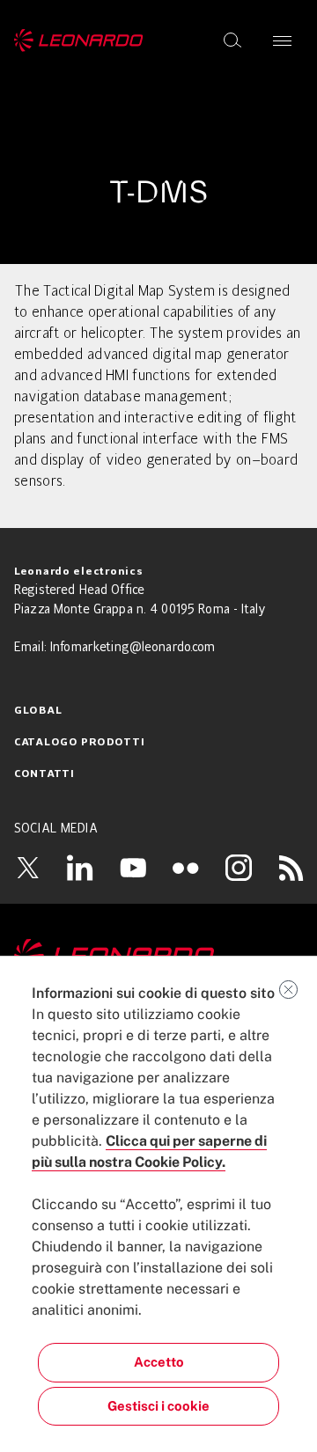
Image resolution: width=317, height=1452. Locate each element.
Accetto (159, 1361)
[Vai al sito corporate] (79, 40)
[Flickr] (186, 868)
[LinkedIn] (80, 868)
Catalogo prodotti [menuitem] (79, 742)
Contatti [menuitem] (44, 774)
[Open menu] (282, 40)
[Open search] (232, 40)
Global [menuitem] (38, 711)
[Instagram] (238, 868)
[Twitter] (27, 868)
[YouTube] (133, 868)
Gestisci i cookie (158, 1405)
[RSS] (291, 868)
